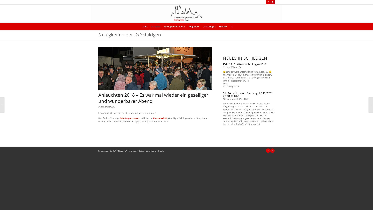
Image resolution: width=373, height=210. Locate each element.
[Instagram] (272, 2)
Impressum (133, 151)
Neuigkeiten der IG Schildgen (129, 34)
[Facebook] (268, 2)
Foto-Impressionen (129, 118)
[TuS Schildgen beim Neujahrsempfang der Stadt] (370, 105)
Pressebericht (160, 118)
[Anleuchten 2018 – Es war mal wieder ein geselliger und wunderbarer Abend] (155, 68)
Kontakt (161, 151)
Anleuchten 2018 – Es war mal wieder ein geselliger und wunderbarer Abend (153, 98)
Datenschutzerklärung (147, 151)
